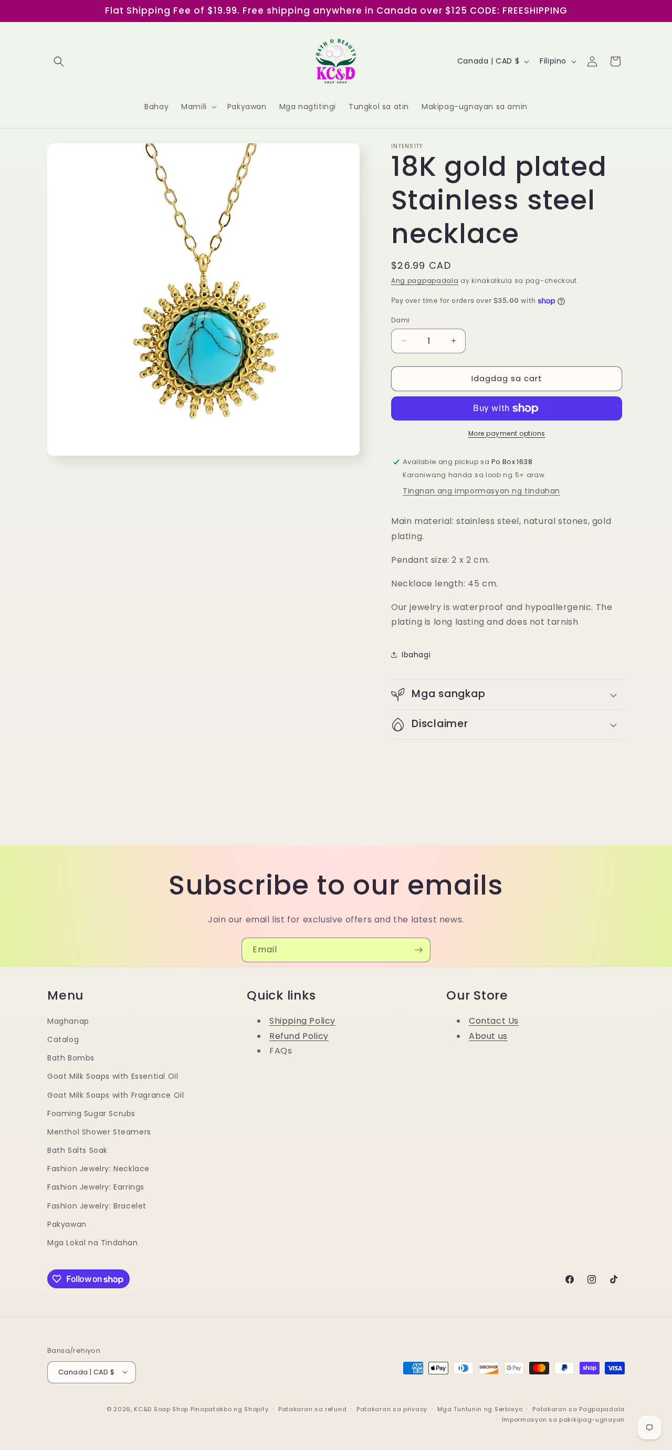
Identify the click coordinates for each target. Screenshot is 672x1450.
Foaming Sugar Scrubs (91, 1113)
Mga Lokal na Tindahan (92, 1243)
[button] (58, 61)
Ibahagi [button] (416, 654)
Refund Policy (299, 1036)
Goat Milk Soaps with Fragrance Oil (115, 1095)
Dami (400, 320)
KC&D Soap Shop (161, 1408)
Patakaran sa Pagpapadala (578, 1408)
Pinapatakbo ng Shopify (229, 1408)
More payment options (506, 433)
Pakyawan (67, 1224)
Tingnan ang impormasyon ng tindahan (481, 491)
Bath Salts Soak (77, 1151)
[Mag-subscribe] (418, 950)
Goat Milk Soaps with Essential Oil (112, 1076)
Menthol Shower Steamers (99, 1132)
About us (488, 1036)
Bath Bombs (70, 1058)
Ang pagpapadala (425, 280)
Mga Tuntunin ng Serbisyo (480, 1408)
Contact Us (494, 1021)
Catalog (63, 1039)
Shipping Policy (302, 1021)
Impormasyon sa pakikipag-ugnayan (563, 1419)
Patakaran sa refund (312, 1408)
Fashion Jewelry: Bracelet (96, 1206)
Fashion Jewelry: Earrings (95, 1187)
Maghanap (68, 1021)
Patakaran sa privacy (391, 1408)
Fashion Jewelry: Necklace (98, 1169)
